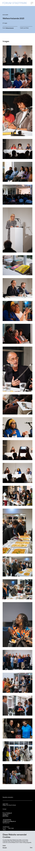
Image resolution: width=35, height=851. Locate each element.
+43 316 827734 (7, 820)
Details (4, 845)
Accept (5, 847)
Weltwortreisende (10, 28)
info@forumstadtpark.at (9, 821)
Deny (31, 847)
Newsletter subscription (8, 797)
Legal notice (5, 803)
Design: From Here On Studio (9, 805)
